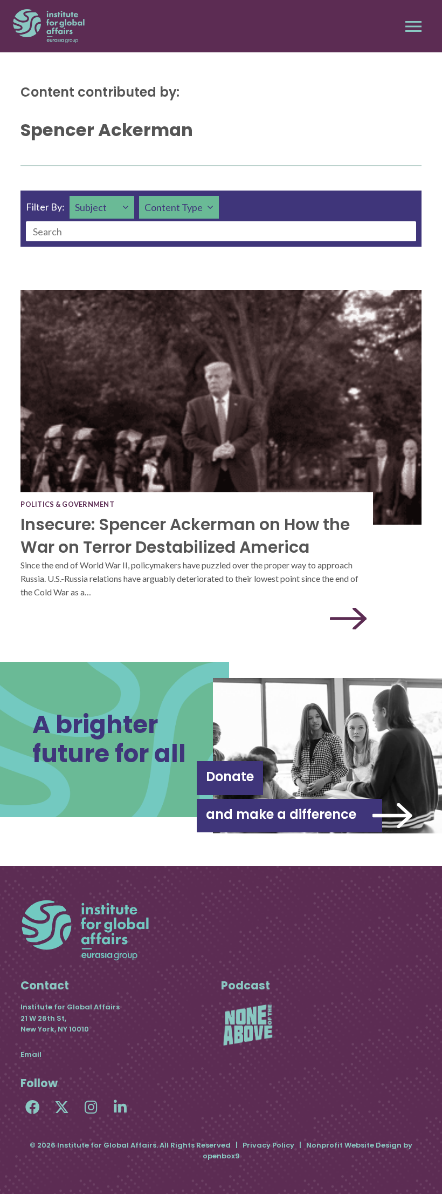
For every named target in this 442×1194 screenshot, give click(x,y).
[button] (413, 26)
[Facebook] (32, 1107)
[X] (62, 1107)
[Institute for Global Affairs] (48, 26)
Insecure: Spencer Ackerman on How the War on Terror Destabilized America (185, 536)
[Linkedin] (120, 1107)
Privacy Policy (268, 1145)
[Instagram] (91, 1107)
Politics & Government (67, 504)
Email (31, 1054)
